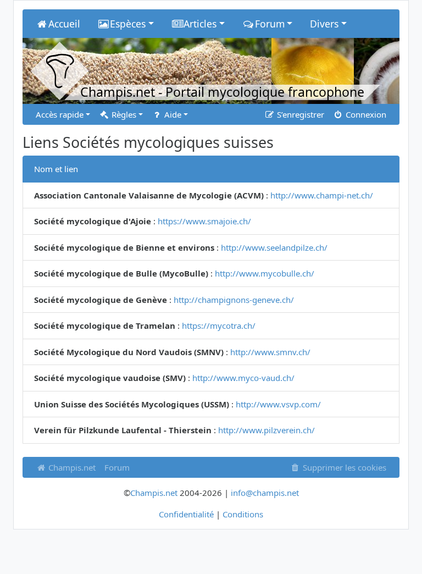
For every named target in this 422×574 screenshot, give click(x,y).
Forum (117, 467)
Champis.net (71, 467)
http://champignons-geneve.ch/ (234, 299)
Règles (122, 114)
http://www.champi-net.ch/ (321, 195)
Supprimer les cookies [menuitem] (343, 467)
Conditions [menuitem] (243, 514)
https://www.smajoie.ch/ (204, 221)
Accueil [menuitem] (64, 23)
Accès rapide (60, 114)
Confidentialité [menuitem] (186, 514)
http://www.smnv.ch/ (270, 351)
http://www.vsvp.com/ (278, 404)
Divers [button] (324, 23)
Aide (171, 114)
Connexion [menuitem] (364, 114)
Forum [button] (270, 23)
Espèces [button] (128, 23)
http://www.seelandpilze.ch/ (274, 247)
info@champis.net (265, 492)
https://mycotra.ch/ (219, 325)
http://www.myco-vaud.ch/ (243, 377)
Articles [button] (200, 23)
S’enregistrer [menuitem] (299, 114)
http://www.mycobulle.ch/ (264, 273)
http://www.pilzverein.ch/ (266, 429)
